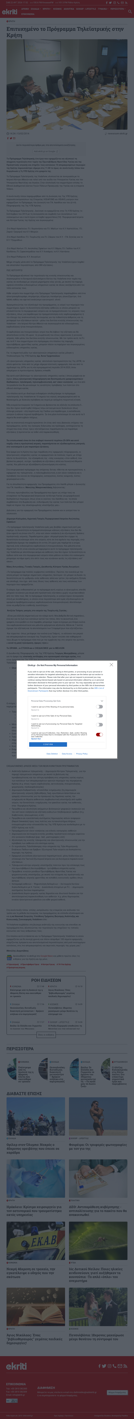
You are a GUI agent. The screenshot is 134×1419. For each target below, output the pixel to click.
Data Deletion (52, 754)
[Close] (112, 665)
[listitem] (67, 701)
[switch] (99, 706)
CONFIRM (48, 744)
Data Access (67, 754)
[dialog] (67, 709)
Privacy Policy (82, 754)
